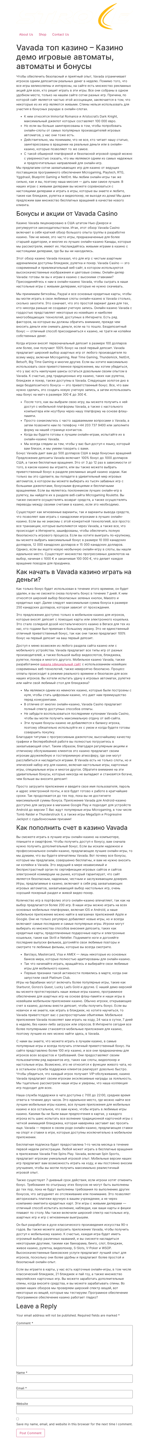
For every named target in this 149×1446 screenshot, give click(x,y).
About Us (26, 34)
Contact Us (60, 34)
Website (22, 1403)
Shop (42, 34)
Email (21, 1388)
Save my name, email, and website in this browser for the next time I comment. (74, 1424)
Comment (24, 1323)
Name (21, 1372)
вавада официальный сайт (60, 664)
